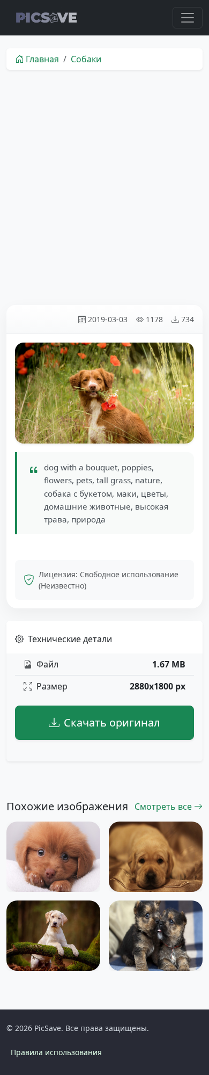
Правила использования (56, 1052)
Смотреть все (164, 806)
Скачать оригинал (112, 722)
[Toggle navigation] (188, 17)
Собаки (86, 59)
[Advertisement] (104, 187)
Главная (42, 59)
